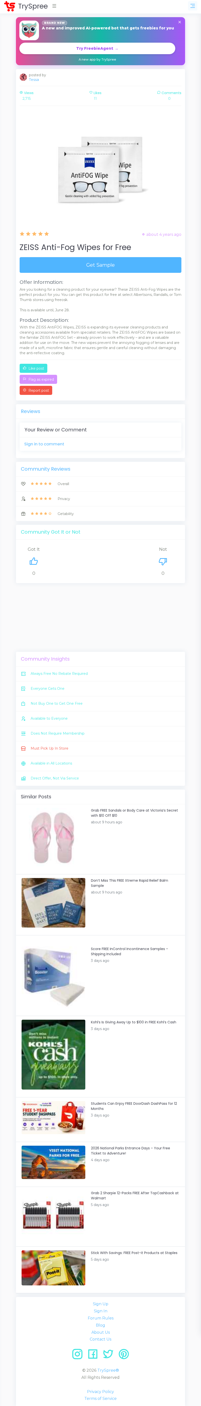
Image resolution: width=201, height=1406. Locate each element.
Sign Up (100, 1304)
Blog (100, 1325)
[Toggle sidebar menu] (192, 6)
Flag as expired (40, 379)
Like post (35, 368)
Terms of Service (100, 1398)
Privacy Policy (100, 1391)
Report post (38, 390)
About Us (100, 1332)
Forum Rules (100, 1318)
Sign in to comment (44, 444)
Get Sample (100, 265)
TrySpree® (108, 1370)
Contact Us (100, 1339)
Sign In (100, 1311)
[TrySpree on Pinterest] (124, 1355)
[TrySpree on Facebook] (94, 1355)
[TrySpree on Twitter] (110, 1355)
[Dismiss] (179, 22)
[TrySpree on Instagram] (79, 1355)
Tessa (34, 79)
